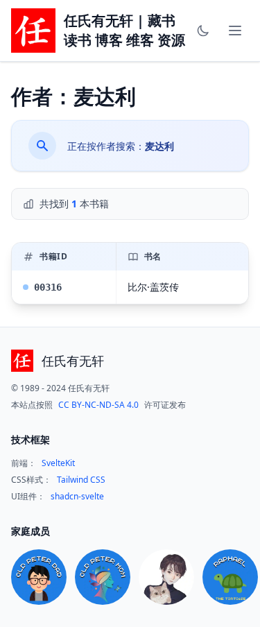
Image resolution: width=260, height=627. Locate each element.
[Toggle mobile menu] (235, 30)
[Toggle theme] (203, 30)
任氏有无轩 (73, 360)
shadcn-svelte (77, 496)
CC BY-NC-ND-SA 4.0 (98, 405)
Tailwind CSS (81, 480)
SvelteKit (58, 463)
